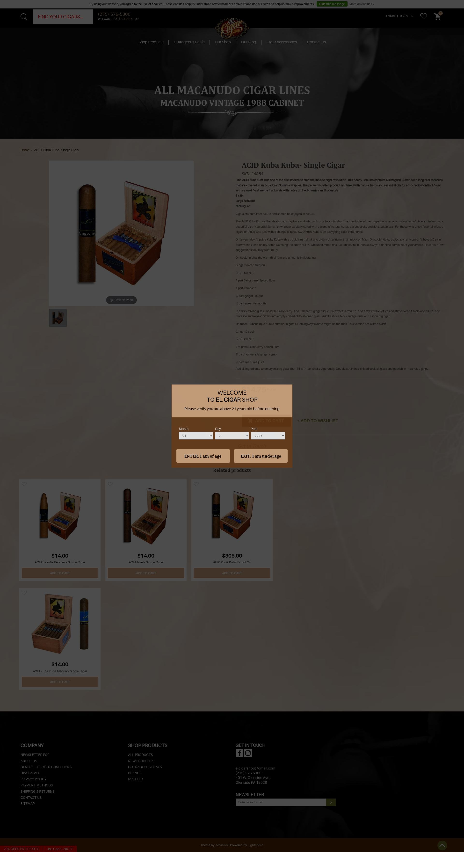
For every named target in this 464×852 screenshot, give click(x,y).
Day (218, 428)
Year (254, 428)
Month (183, 428)
